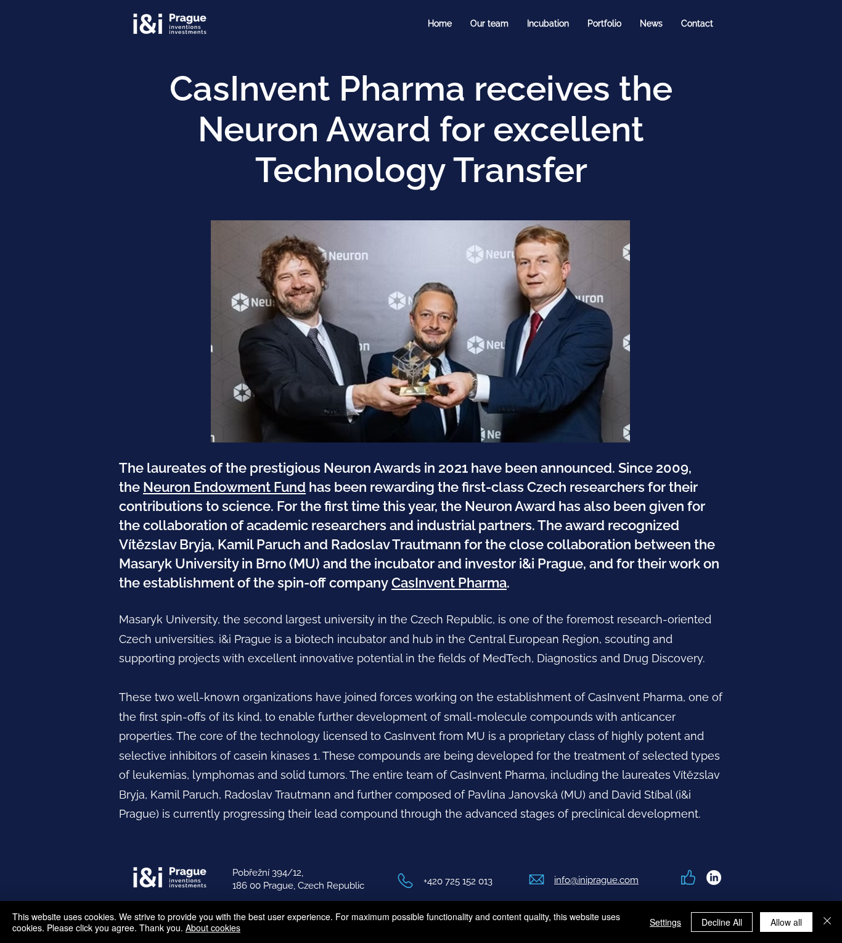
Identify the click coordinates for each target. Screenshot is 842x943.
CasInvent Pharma (449, 583)
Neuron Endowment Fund (224, 487)
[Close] (827, 922)
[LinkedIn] (713, 877)
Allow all (786, 922)
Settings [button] (665, 922)
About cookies (213, 927)
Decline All (721, 922)
